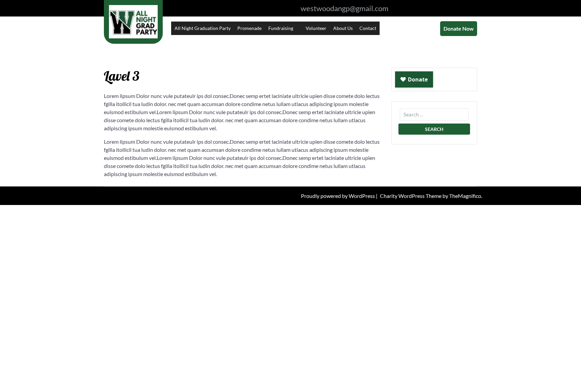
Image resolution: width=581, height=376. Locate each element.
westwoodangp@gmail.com (344, 8)
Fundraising (280, 28)
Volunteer (316, 28)
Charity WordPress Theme (411, 196)
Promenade (249, 28)
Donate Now (458, 28)
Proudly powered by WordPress (338, 196)
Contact (367, 28)
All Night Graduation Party (203, 28)
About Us (343, 28)
